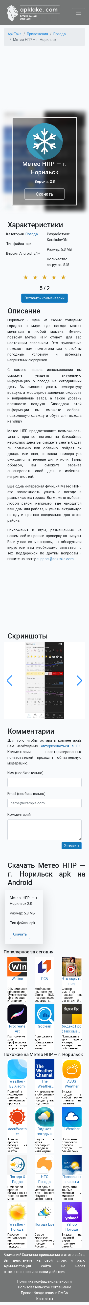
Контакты (44, 1299)
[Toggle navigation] (78, 12)
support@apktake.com (55, 559)
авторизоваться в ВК (61, 746)
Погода (31, 234)
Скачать (44, 194)
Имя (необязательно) (25, 773)
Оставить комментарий (44, 298)
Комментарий (19, 815)
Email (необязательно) (26, 794)
